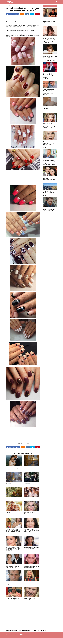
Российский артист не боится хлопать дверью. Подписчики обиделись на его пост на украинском (49, 209)
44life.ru (8, 1)
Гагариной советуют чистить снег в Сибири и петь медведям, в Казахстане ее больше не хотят (49, 144)
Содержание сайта (35, 630)
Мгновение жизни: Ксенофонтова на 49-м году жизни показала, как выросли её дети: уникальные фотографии (50, 57)
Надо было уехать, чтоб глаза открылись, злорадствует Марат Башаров (49, 109)
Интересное (30, 1)
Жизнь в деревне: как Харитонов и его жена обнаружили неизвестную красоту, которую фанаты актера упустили (13, 583)
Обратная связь (43, 630)
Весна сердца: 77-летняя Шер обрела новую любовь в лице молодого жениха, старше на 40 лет (31, 530)
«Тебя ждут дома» (9, 512)
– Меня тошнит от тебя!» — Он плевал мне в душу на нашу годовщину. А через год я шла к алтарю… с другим (13, 468)
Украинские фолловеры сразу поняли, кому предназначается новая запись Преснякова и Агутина (49, 92)
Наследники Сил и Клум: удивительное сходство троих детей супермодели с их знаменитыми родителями (13, 566)
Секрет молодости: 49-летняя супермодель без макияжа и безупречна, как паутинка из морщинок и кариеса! (31, 600)
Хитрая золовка (27, 483)
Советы (39, 1)
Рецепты (35, 1)
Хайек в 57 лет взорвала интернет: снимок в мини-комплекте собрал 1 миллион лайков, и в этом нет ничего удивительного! (13, 549)
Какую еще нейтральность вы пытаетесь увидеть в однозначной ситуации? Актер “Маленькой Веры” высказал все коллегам (49, 161)
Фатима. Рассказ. (27, 466)
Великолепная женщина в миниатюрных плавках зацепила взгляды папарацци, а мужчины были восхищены (31, 566)
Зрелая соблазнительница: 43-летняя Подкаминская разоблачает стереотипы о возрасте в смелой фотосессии (49, 126)
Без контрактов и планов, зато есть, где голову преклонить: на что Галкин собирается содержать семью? (49, 21)
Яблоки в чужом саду (10, 498)
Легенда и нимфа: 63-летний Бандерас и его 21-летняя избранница (31, 548)
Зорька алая (8, 483)
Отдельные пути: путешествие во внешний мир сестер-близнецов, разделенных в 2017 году (12, 599)
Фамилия (26, 498)
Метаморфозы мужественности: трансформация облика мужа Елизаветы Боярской (49, 179)
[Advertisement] (23, 177)
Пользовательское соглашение (12, 630)
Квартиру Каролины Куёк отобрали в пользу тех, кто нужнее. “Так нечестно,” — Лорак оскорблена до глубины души (49, 39)
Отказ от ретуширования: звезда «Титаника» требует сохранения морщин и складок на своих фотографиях (31, 513)
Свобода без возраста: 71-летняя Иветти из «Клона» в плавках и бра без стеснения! (31, 583)
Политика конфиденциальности (25, 630)
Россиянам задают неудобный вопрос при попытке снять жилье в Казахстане (49, 193)
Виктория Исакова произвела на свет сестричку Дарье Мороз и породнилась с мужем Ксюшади (49, 76)
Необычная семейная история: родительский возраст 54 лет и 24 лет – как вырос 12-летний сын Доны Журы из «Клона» (14, 531)
